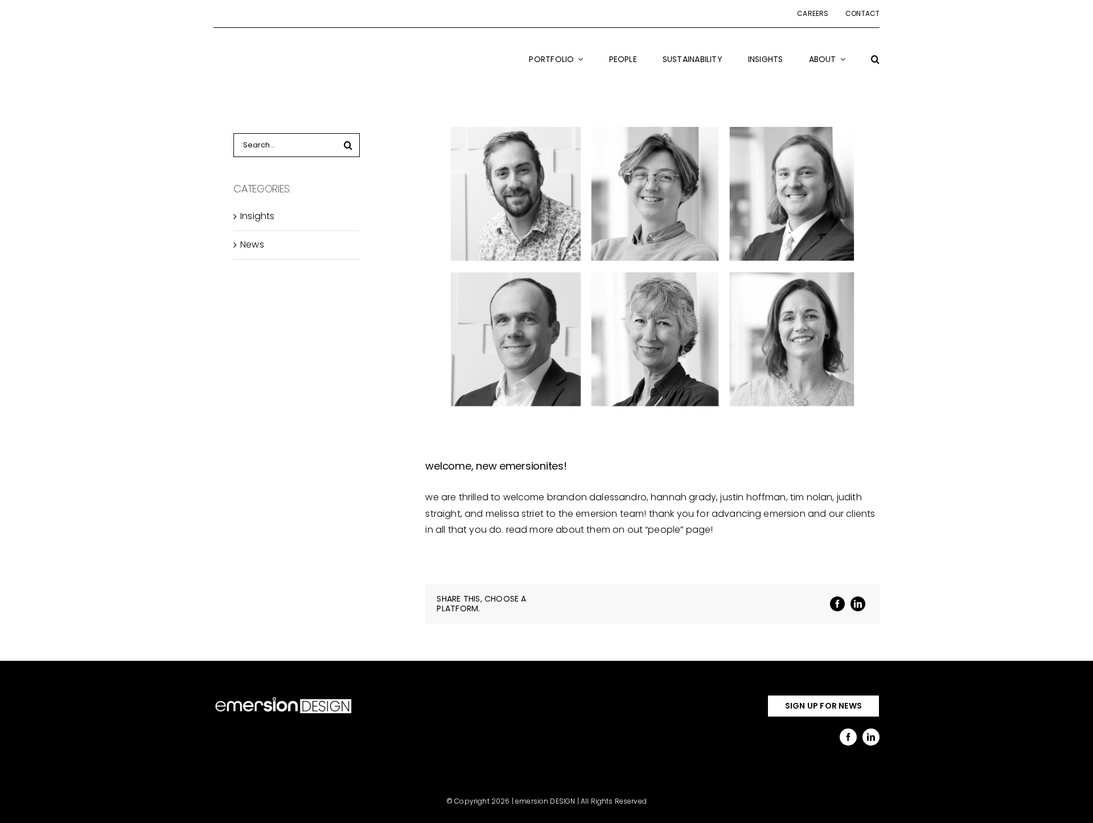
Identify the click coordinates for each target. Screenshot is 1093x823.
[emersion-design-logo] (283, 699)
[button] (875, 66)
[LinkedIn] (858, 604)
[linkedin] (871, 737)
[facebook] (848, 737)
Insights (257, 216)
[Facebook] (837, 604)
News (252, 244)
